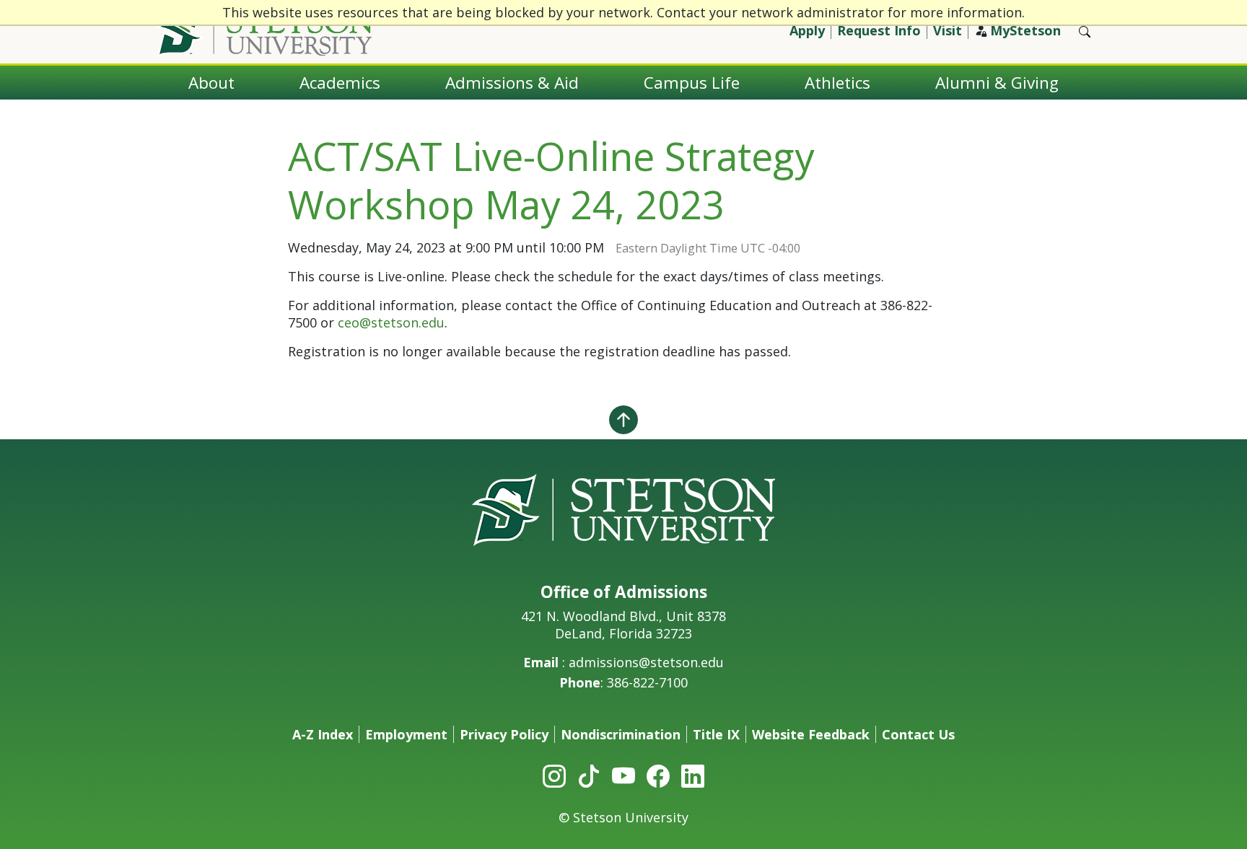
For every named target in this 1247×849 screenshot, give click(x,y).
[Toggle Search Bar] (1084, 31)
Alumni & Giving (997, 82)
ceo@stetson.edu (391, 322)
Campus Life (692, 82)
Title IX (716, 734)
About (211, 82)
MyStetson (1025, 30)
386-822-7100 (647, 682)
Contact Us (918, 734)
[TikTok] (588, 775)
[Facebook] (658, 775)
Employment (406, 734)
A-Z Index (322, 734)
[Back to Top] (623, 419)
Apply (807, 30)
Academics (339, 82)
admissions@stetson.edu (646, 662)
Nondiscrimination (621, 734)
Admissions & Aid (512, 82)
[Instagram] (554, 775)
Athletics (837, 82)
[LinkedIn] (692, 775)
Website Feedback (811, 734)
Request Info (879, 30)
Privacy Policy (504, 734)
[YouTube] (623, 775)
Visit (947, 30)
